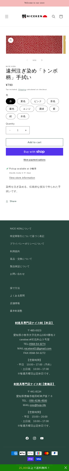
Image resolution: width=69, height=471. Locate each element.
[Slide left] (27, 60)
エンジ (27, 108)
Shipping (22, 89)
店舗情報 (15, 303)
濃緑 (41, 108)
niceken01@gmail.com (37, 348)
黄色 (23, 101)
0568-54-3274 (37, 344)
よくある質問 (17, 295)
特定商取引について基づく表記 (27, 236)
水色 (23, 116)
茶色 (52, 101)
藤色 (11, 108)
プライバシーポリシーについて (27, 243)
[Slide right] (42, 60)
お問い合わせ (17, 274)
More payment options (35, 160)
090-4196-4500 (38, 400)
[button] (6, 16)
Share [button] (13, 201)
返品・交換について (21, 258)
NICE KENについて (20, 228)
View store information (22, 177)
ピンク (38, 101)
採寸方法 (15, 288)
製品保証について (20, 266)
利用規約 (15, 251)
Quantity (10, 123)
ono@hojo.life (38, 405)
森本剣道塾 (16, 310)
